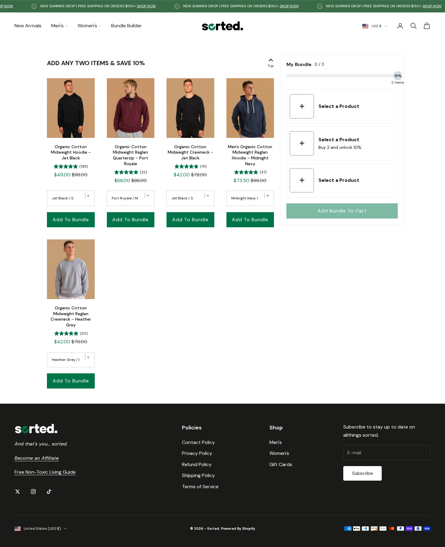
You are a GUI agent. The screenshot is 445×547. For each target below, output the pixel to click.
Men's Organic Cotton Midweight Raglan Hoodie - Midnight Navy (250, 155)
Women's (87, 25)
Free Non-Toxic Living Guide (45, 472)
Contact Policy (198, 442)
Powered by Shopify (238, 528)
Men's (57, 25)
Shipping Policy (198, 475)
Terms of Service (200, 486)
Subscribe (362, 473)
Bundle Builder (126, 25)
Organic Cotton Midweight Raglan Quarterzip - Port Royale (130, 155)
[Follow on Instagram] (33, 492)
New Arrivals (28, 25)
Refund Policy (197, 464)
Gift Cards (280, 464)
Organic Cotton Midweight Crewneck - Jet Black (190, 152)
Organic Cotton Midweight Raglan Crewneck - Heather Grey (71, 316)
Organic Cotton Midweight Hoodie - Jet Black (71, 152)
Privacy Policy (197, 453)
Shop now (132, 6)
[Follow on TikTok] (49, 492)
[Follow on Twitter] (18, 492)
